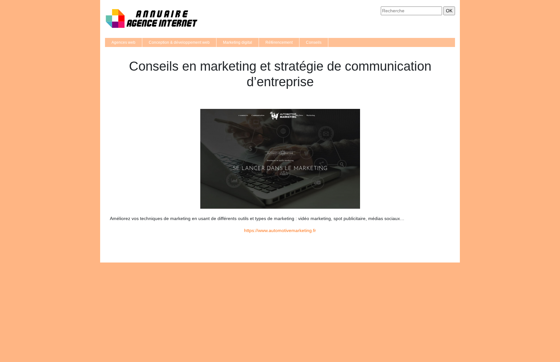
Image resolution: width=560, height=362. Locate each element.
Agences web (123, 42)
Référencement (279, 42)
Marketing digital (237, 42)
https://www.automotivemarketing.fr (280, 230)
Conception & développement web (179, 42)
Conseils (313, 42)
